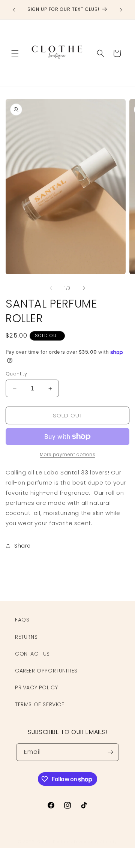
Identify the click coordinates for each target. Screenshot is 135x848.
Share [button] (22, 545)
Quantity (16, 373)
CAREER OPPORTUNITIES (46, 670)
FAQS (22, 619)
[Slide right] (84, 288)
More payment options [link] (67, 454)
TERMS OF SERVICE (39, 704)
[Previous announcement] (14, 10)
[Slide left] (51, 288)
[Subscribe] (110, 752)
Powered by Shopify (95, 842)
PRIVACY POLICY (36, 687)
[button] (15, 53)
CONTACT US (32, 653)
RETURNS (26, 637)
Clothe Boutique (54, 842)
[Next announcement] (121, 10)
